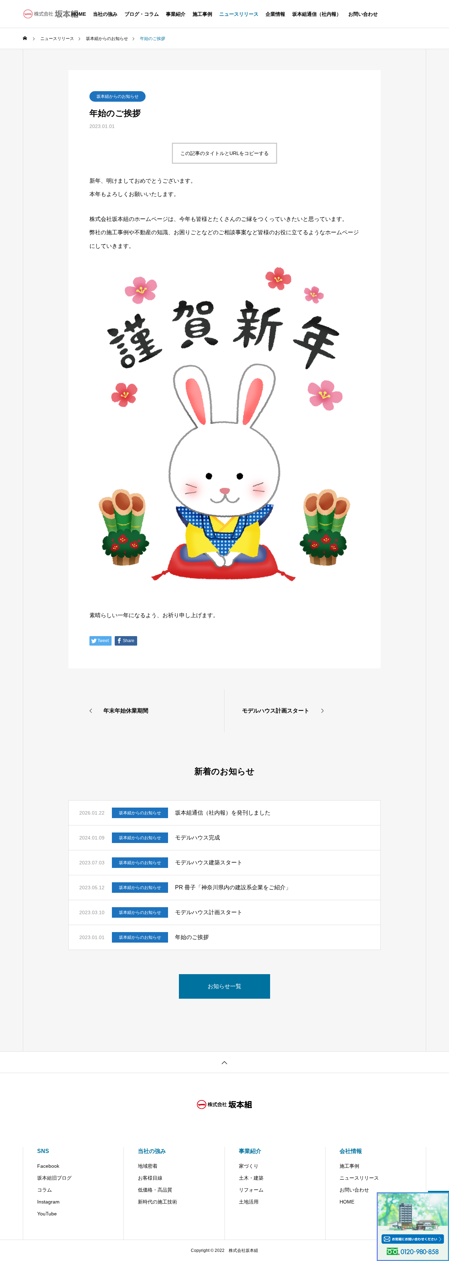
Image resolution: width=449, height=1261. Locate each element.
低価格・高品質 (155, 1190)
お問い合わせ (363, 14)
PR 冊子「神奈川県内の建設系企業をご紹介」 (233, 887)
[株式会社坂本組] (51, 14)
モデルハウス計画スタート (208, 912)
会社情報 (351, 1151)
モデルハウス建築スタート (208, 862)
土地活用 (249, 1202)
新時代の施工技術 (157, 1202)
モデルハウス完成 (197, 838)
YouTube (47, 1213)
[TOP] (224, 1062)
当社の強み (105, 14)
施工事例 (202, 14)
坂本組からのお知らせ (117, 96)
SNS (43, 1151)
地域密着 (148, 1166)
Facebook (48, 1166)
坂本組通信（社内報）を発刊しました (222, 813)
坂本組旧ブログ (54, 1178)
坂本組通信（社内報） (316, 14)
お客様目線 (150, 1178)
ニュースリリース (239, 14)
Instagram (48, 1202)
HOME (347, 1202)
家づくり (249, 1166)
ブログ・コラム (142, 14)
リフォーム (251, 1190)
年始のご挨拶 (192, 937)
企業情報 (275, 14)
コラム (44, 1190)
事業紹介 (176, 14)
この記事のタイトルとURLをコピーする (224, 153)
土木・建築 (251, 1178)
